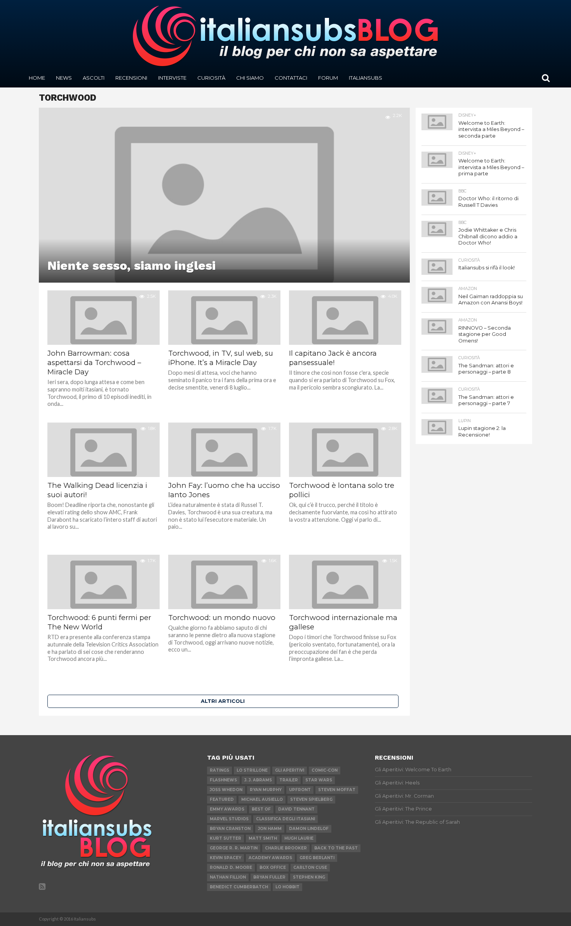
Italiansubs (365, 78)
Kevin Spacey (225, 857)
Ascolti (93, 78)
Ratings (219, 770)
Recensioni (131, 78)
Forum (328, 78)
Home (37, 78)
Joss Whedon (226, 789)
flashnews (223, 780)
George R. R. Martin (234, 848)
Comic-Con (325, 770)
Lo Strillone (252, 770)
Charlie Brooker (286, 848)
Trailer (288, 780)
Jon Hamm (270, 828)
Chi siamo (250, 78)
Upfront (300, 789)
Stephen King (309, 877)
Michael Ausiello (262, 799)
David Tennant (296, 809)
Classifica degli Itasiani (285, 818)
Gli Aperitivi (289, 770)
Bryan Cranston (230, 828)
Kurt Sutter (225, 838)
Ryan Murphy (266, 789)
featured (222, 799)
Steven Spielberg (311, 799)
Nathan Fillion (228, 877)
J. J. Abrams (258, 780)
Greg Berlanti (316, 857)
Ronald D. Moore (231, 867)
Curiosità (211, 78)
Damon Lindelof (309, 828)
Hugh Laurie (298, 838)
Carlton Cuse (310, 867)
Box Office (272, 867)
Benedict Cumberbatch (239, 886)
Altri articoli (223, 701)
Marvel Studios (229, 818)
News (64, 78)
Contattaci (291, 78)
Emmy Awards (227, 809)
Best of (261, 809)
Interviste (172, 78)
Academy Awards (270, 857)
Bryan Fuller (269, 877)
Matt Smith (263, 838)
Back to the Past (336, 848)
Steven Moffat (336, 789)
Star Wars (318, 780)
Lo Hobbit (287, 886)
